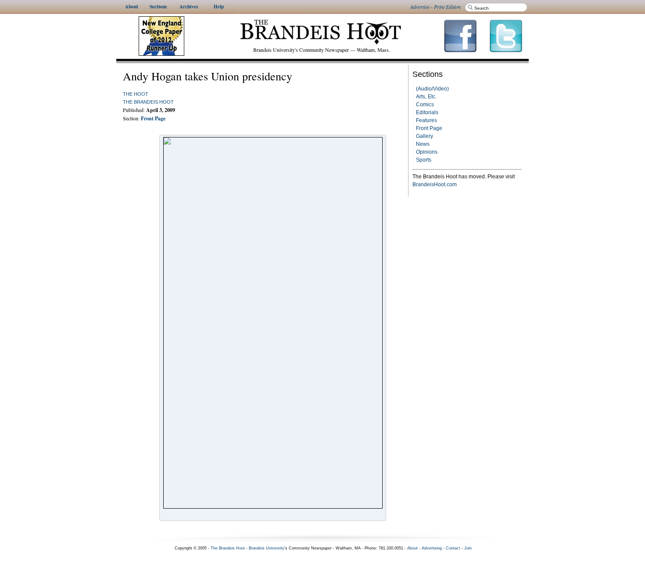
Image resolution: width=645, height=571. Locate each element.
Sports (423, 160)
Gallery (424, 136)
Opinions (426, 152)
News (423, 144)
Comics (425, 104)
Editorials (427, 112)
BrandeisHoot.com (434, 184)
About (412, 548)
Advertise (420, 6)
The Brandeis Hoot (148, 102)
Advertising (432, 548)
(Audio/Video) (432, 89)
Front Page (429, 128)
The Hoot (135, 94)
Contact (453, 548)
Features (426, 120)
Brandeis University (266, 548)
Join (468, 548)
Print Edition (447, 6)
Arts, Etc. (426, 97)
